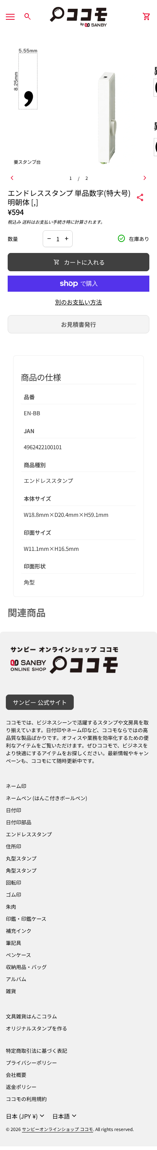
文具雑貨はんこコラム (31, 1016)
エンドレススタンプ (29, 834)
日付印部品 (18, 822)
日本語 (65, 1116)
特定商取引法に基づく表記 (36, 1050)
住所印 (13, 846)
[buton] (26, 1116)
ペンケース (18, 954)
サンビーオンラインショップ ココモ (57, 1129)
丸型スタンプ (21, 858)
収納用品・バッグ (26, 967)
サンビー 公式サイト (40, 702)
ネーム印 (16, 786)
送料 (26, 222)
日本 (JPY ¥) (26, 1116)
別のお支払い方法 (78, 302)
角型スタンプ (21, 870)
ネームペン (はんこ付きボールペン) (46, 798)
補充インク (18, 930)
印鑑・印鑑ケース (26, 918)
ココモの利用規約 (26, 1098)
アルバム (16, 979)
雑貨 (11, 991)
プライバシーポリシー (31, 1062)
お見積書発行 (78, 324)
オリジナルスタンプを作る (36, 1028)
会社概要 (16, 1074)
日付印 (13, 810)
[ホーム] (78, 15)
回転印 (13, 882)
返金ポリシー (21, 1086)
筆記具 (13, 942)
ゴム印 (13, 894)
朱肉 (11, 906)
